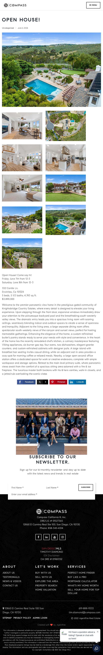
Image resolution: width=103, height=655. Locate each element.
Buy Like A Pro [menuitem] (77, 577)
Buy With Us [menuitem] (43, 573)
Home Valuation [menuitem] (45, 590)
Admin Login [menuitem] (40, 618)
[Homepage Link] (15, 5)
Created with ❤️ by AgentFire (51, 625)
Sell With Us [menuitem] (43, 577)
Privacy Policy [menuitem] (22, 618)
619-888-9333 (86, 608)
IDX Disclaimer (51, 555)
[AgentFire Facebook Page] (38, 537)
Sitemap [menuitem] (7, 618)
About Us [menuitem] (9, 573)
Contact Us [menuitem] (10, 586)
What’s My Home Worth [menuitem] (83, 586)
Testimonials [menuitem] (11, 577)
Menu (94, 5)
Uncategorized (8, 28)
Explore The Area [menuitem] (46, 581)
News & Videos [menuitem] (12, 581)
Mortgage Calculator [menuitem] (82, 581)
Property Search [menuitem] (46, 586)
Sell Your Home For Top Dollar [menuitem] (83, 592)
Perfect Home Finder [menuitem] (81, 573)
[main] (51, 196)
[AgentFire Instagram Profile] (46, 537)
